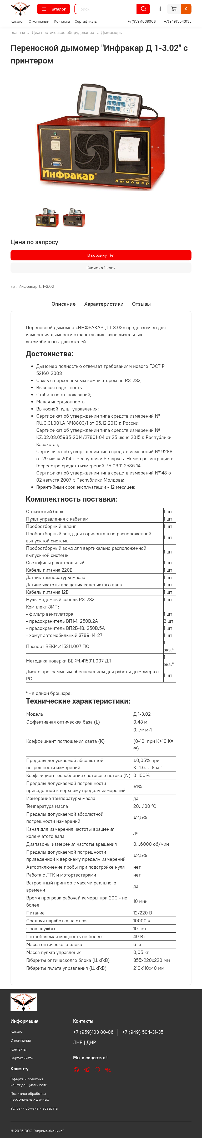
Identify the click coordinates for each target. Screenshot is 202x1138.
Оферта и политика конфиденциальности (29, 1082)
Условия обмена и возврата (34, 1108)
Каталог (58, 9)
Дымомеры (112, 32)
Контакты (62, 21)
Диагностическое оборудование (63, 32)
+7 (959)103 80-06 (93, 1032)
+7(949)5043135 (177, 21)
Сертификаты (86, 21)
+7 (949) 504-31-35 (142, 1032)
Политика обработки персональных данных (30, 1096)
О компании (39, 21)
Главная (18, 32)
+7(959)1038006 (142, 21)
